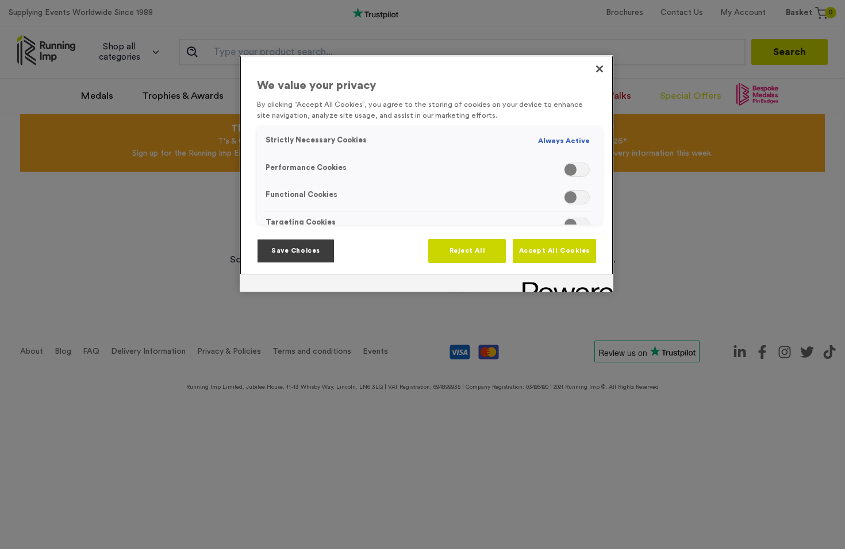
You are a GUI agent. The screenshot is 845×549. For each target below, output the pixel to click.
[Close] (599, 69)
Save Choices (295, 251)
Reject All (468, 251)
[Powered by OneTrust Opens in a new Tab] (564, 284)
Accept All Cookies (554, 251)
